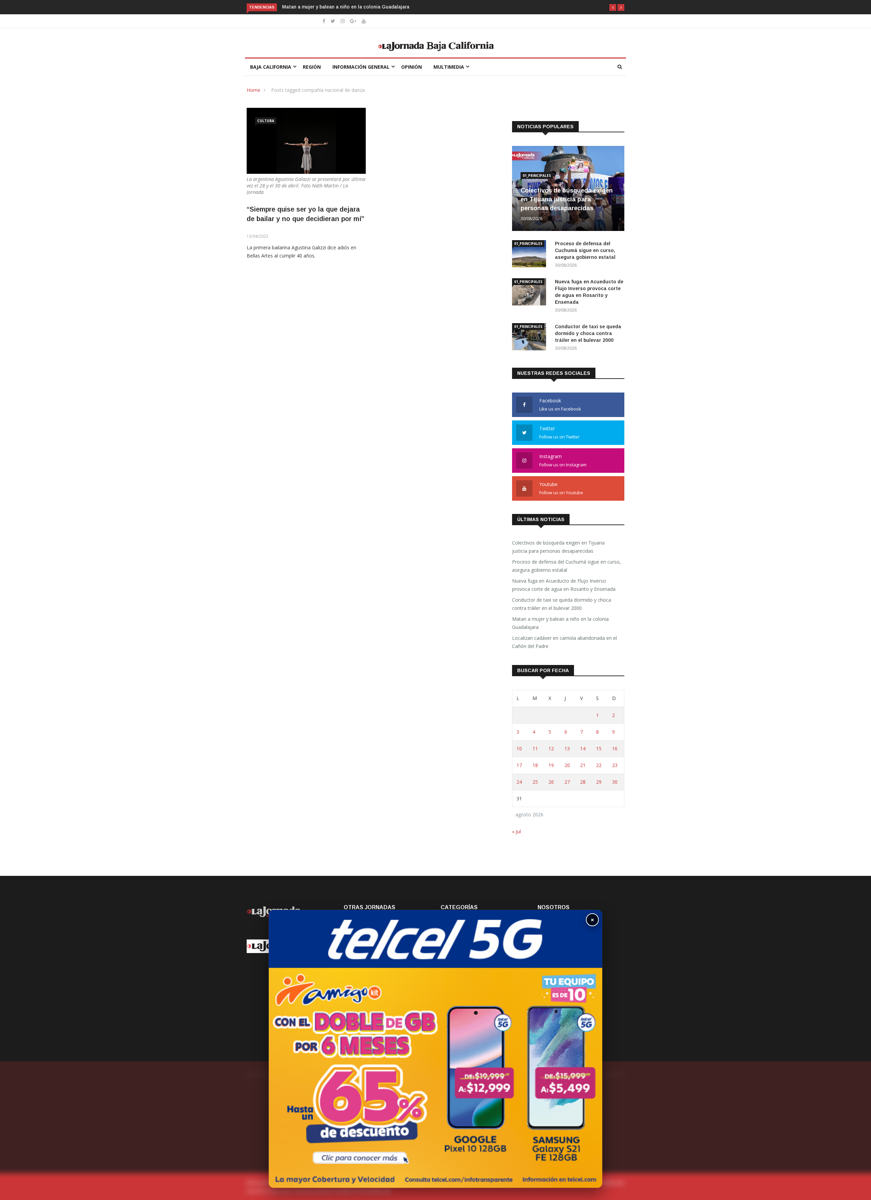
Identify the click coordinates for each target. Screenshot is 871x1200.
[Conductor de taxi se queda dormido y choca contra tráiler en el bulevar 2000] (530, 338)
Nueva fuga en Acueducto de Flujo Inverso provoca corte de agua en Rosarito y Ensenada (564, 585)
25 (535, 782)
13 (567, 748)
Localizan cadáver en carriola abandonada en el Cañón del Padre (564, 642)
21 (583, 765)
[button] (612, 7)
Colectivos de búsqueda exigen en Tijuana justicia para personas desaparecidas (567, 199)
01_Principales (537, 175)
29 (599, 782)
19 (551, 765)
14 (583, 748)
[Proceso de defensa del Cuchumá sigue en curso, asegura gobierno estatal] (530, 255)
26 (551, 782)
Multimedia (448, 67)
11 (535, 748)
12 (551, 748)
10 (519, 748)
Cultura (265, 120)
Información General (361, 67)
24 (519, 782)
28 (583, 782)
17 (519, 765)
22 (599, 765)
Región (312, 67)
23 (615, 765)
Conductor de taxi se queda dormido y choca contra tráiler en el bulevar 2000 (588, 333)
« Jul (516, 831)
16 (615, 748)
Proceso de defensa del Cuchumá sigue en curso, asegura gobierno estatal (586, 250)
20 (567, 765)
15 (599, 748)
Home (253, 90)
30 (615, 782)
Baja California (270, 67)
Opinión (411, 67)
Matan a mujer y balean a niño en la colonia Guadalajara (346, 7)
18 (535, 765)
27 (567, 782)
